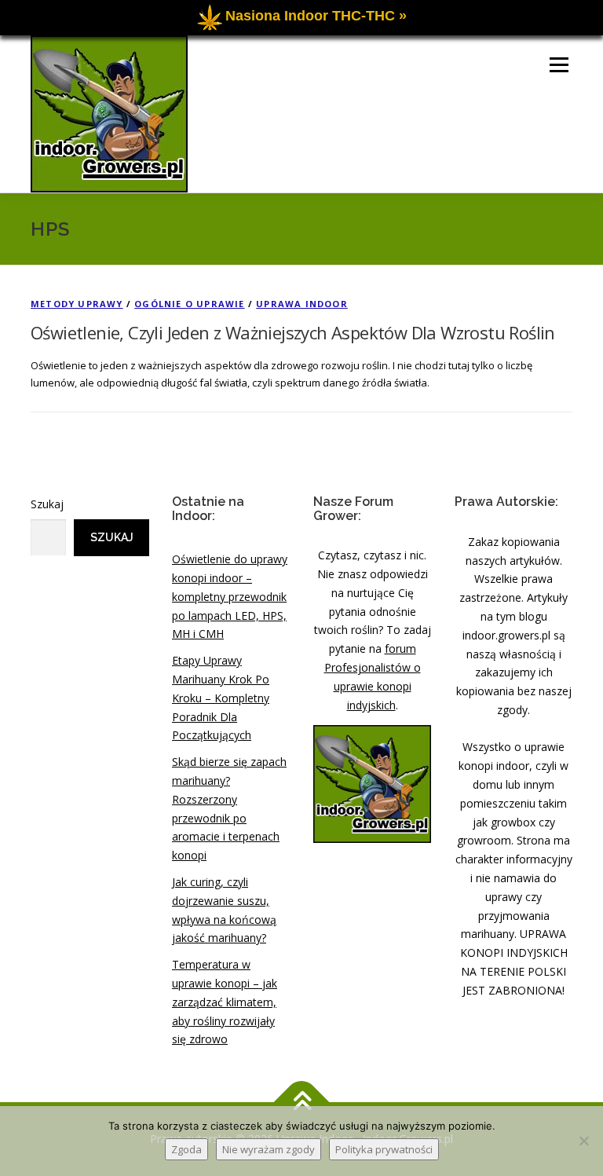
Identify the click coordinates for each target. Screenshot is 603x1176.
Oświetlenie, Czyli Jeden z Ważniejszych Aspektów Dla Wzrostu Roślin (293, 332)
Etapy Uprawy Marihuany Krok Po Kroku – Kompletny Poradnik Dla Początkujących (220, 697)
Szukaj (47, 503)
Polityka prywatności (384, 1149)
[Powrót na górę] (302, 1102)
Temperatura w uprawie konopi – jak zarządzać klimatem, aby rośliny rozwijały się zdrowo (224, 1001)
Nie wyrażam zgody (268, 1149)
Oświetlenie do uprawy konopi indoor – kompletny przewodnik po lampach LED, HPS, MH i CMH (229, 596)
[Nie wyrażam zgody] (583, 1141)
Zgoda (186, 1149)
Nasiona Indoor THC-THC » (316, 16)
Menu (558, 64)
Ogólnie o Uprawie (189, 304)
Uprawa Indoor (302, 304)
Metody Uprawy (77, 304)
